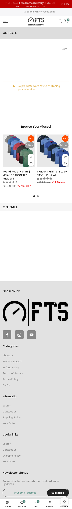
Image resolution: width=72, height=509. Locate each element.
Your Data (9, 423)
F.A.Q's (6, 385)
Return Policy (10, 379)
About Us (8, 355)
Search (7, 405)
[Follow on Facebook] (7, 334)
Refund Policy (11, 367)
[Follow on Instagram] (19, 334)
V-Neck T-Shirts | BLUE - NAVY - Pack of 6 (52, 173)
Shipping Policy (12, 417)
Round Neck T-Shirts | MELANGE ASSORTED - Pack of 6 (16, 175)
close (66, 4)
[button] (10, 182)
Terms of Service (13, 373)
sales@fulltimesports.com (41, 11)
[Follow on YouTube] (31, 334)
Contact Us (9, 411)
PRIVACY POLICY (12, 361)
